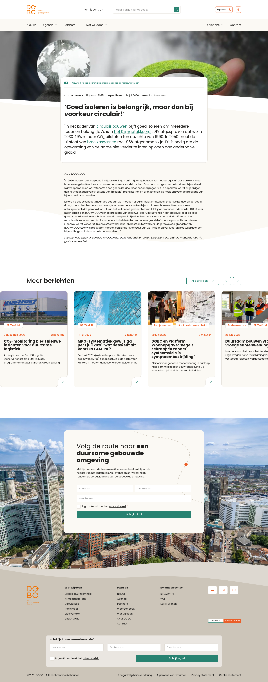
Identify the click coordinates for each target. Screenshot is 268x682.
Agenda (48, 25)
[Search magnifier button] (176, 9)
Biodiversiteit (72, 613)
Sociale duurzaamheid (78, 594)
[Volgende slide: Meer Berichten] (237, 281)
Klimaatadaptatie (75, 599)
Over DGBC (124, 618)
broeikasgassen (101, 142)
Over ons (213, 25)
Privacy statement (202, 675)
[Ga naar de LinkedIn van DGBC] (212, 590)
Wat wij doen (94, 25)
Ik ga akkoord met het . (105, 506)
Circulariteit (72, 604)
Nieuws (31, 25)
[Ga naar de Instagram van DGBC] (223, 590)
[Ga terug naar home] (38, 9)
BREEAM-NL (72, 618)
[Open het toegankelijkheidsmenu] (238, 10)
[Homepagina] (66, 83)
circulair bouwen (111, 126)
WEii (162, 599)
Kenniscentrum (94, 9)
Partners (69, 25)
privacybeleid (117, 506)
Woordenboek (126, 609)
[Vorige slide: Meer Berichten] (227, 281)
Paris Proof (71, 609)
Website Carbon (232, 620)
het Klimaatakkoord (132, 132)
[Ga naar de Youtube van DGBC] (234, 590)
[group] (232, 281)
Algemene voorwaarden (171, 675)
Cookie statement (230, 675)
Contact (235, 25)
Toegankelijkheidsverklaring (135, 675)
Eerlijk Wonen (168, 604)
